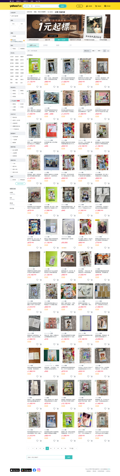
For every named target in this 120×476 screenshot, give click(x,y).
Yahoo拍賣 (16, 6)
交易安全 (108, 471)
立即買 (45, 45)
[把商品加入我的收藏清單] (37, 87)
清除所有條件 (20, 183)
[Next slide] (41, 66)
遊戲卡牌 (47, 40)
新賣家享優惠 (103, 40)
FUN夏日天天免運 (89, 40)
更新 (109, 469)
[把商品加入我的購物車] (41, 87)
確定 (21, 28)
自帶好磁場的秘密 (34, 40)
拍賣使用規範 (101, 471)
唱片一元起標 (61, 40)
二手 (70, 45)
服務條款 (89, 471)
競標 (57, 45)
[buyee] (17, 41)
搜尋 (69, 457)
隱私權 (94, 471)
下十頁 (71, 448)
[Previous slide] (28, 66)
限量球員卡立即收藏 (75, 40)
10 (65, 448)
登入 (79, 6)
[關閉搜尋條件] (32, 6)
